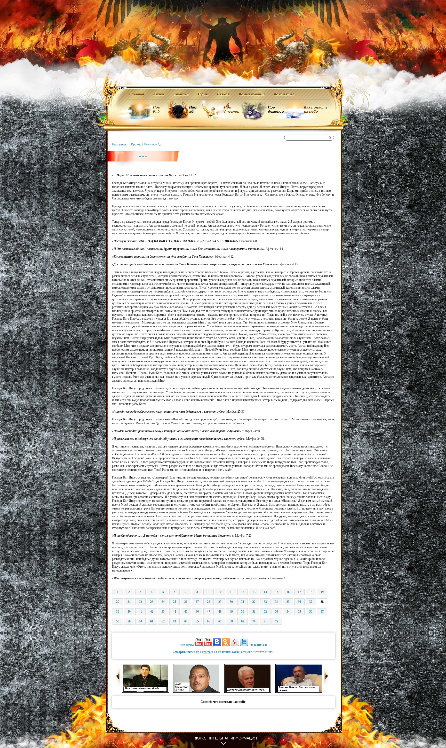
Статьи (181, 94)
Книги (158, 94)
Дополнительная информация (226, 738)
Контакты (284, 94)
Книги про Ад (152, 144)
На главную (119, 144)
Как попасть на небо (316, 109)
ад (215, 652)
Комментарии (252, 94)
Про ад (192, 109)
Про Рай (156, 109)
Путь (203, 94)
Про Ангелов (231, 109)
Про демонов (275, 109)
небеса (206, 652)
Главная (136, 94)
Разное (223, 94)
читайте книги (263, 652)
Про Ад (135, 144)
